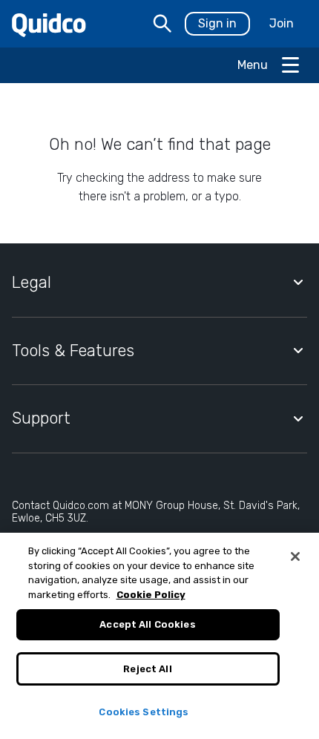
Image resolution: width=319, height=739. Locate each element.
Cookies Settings (143, 711)
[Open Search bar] (162, 23)
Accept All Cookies (147, 624)
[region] (159, 636)
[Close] (295, 556)
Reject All (147, 668)
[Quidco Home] (49, 24)
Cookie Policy (150, 594)
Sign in (217, 23)
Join (281, 23)
